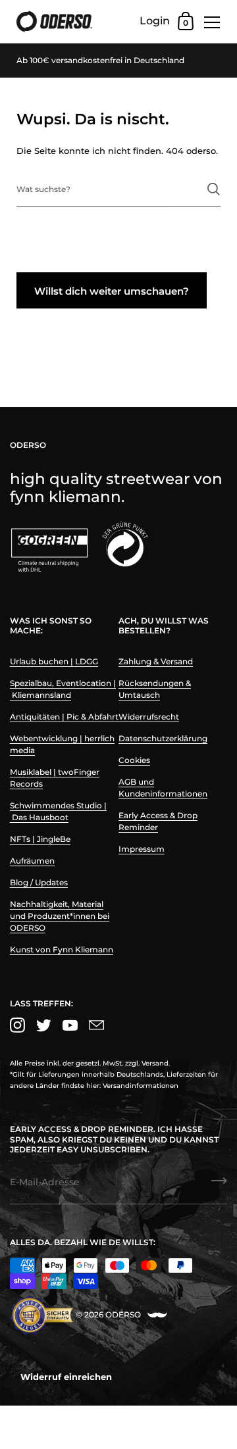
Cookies (134, 760)
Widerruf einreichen (66, 1376)
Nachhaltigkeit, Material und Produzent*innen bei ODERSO (59, 916)
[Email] (96, 1025)
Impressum (141, 849)
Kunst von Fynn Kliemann (61, 949)
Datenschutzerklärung (162, 738)
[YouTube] (70, 1025)
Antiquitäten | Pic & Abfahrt (64, 717)
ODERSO (123, 1314)
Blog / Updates (39, 882)
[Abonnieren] (219, 1185)
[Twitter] (43, 1025)
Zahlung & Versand (155, 661)
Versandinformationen (140, 1085)
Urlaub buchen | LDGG (54, 661)
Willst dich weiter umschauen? (111, 291)
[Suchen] (214, 189)
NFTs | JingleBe (40, 839)
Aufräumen (32, 861)
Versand (155, 1063)
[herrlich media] (157, 1315)
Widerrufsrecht (148, 717)
